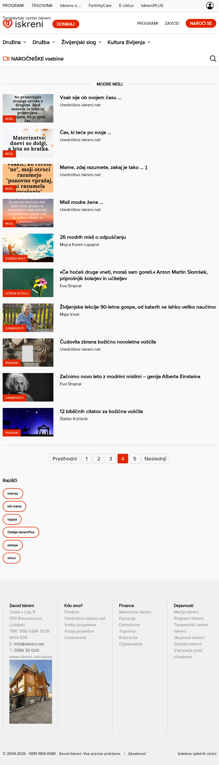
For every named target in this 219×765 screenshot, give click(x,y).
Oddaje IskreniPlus (20, 532)
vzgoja (12, 519)
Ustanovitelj (75, 637)
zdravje (12, 545)
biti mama (14, 506)
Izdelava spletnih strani (197, 753)
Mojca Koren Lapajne (79, 244)
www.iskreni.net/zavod (30, 656)
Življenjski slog (78, 42)
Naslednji (155, 459)
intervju (12, 493)
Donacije (127, 618)
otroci (11, 558)
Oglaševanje (130, 643)
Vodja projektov (79, 631)
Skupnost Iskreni (189, 637)
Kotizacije (128, 637)
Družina (12, 42)
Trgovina (127, 631)
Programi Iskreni (189, 618)
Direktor (71, 611)
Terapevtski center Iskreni (27, 17)
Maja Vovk (69, 314)
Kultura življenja (126, 42)
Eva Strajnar (71, 285)
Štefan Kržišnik (74, 418)
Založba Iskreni (188, 643)
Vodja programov (80, 624)
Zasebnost (137, 753)
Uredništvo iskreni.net (80, 104)
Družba (41, 42)
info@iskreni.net (29, 643)
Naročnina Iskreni (135, 611)
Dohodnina (129, 624)
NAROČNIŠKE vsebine (37, 59)
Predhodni (65, 459)
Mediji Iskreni (186, 611)
